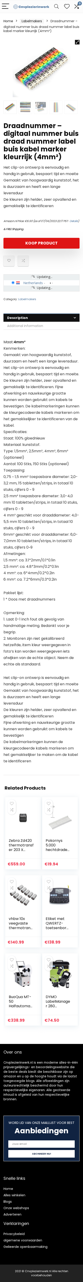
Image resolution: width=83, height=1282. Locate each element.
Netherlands (33, 282)
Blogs (7, 1201)
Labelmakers (32, 21)
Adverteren (12, 1214)
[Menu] (5, 6)
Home (8, 21)
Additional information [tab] (25, 326)
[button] (77, 42)
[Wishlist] (67, 6)
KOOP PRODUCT (41, 243)
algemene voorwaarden (22, 1240)
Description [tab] (17, 318)
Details (74, 221)
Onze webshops (16, 1208)
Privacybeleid (14, 1234)
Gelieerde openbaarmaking (25, 1246)
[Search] (56, 6)
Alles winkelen (14, 1195)
